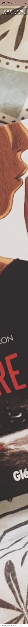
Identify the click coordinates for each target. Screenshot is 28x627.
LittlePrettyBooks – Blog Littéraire (11, 3)
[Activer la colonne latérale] (25, 3)
